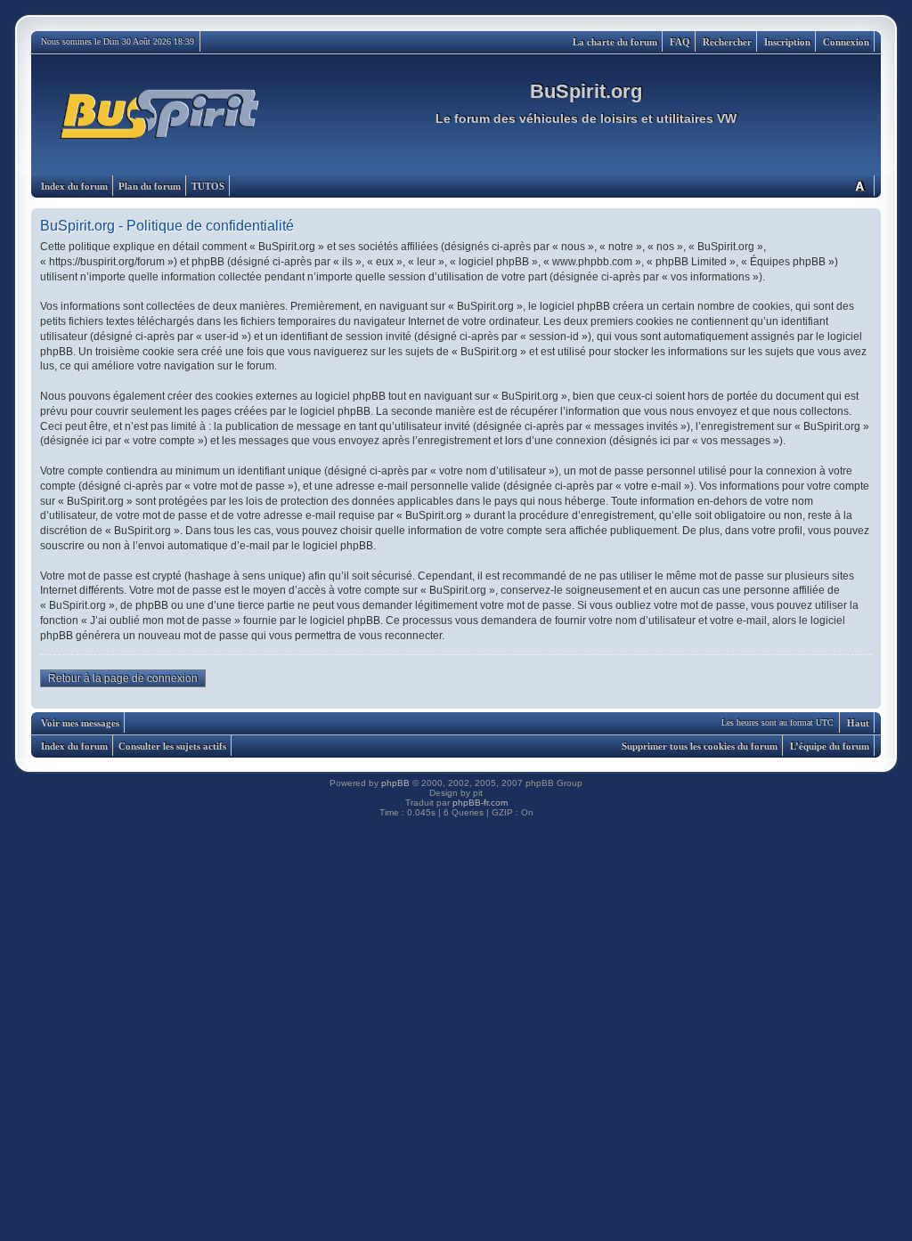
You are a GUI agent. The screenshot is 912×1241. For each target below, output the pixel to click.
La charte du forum (615, 41)
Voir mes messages (80, 723)
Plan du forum (149, 186)
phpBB (395, 783)
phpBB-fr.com (480, 802)
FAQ (680, 41)
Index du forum (74, 186)
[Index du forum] (161, 115)
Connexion (846, 41)
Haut (858, 723)
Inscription (787, 41)
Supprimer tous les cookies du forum (700, 746)
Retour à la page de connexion (123, 678)
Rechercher (727, 41)
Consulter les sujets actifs (172, 746)
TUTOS (207, 186)
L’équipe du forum (829, 746)
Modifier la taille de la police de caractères (859, 185)
